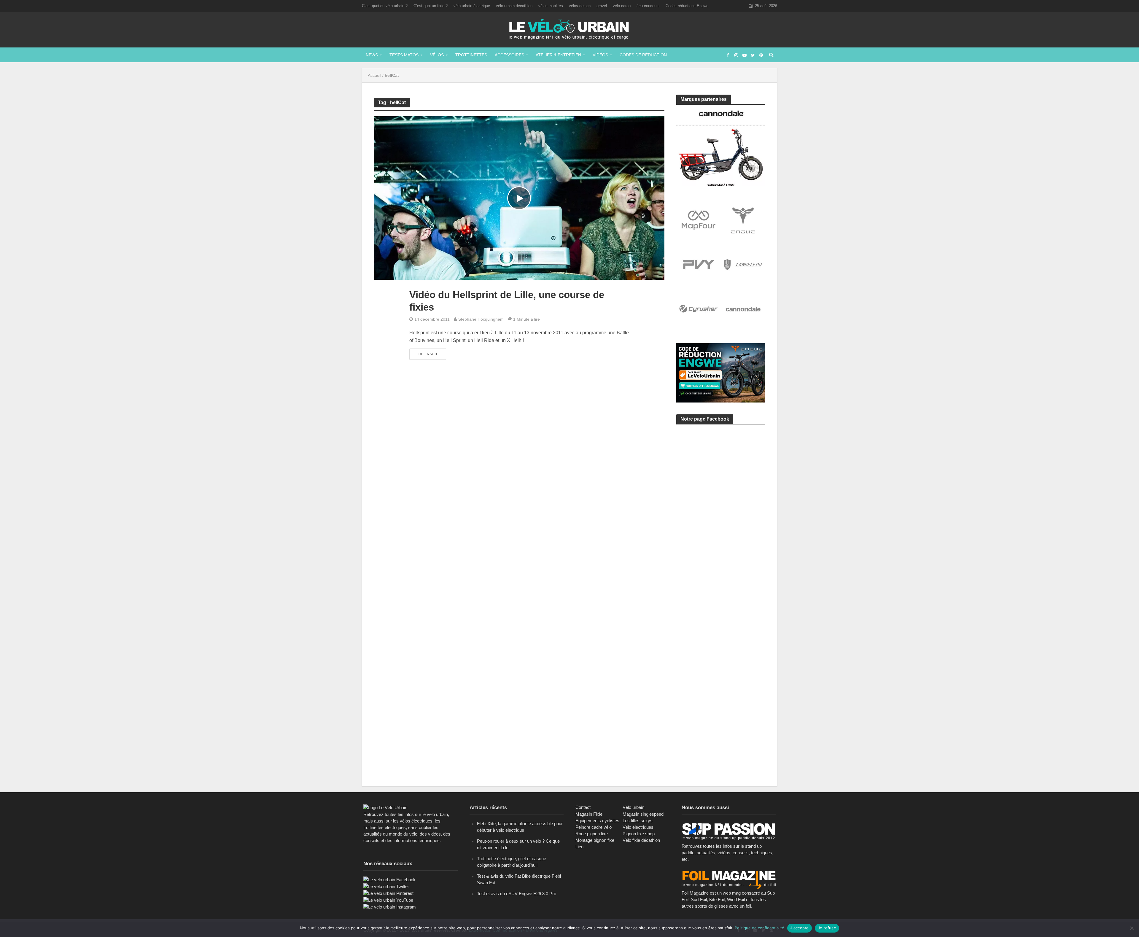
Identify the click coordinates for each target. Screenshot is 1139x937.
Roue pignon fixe (591, 833)
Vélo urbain (633, 807)
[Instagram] (389, 906)
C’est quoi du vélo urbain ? (385, 6)
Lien (579, 846)
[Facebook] (389, 879)
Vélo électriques (638, 827)
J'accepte (799, 927)
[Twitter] (386, 886)
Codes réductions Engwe (687, 6)
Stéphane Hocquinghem (481, 319)
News (372, 55)
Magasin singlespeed (643, 814)
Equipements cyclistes (597, 820)
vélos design (580, 6)
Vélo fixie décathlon (641, 840)
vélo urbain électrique (472, 6)
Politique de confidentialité (759, 927)
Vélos (437, 55)
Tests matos (404, 55)
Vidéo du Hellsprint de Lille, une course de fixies (506, 301)
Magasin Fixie (588, 814)
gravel (601, 6)
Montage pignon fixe (594, 840)
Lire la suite (428, 354)
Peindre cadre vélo (593, 827)
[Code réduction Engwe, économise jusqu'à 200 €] (720, 372)
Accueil (374, 75)
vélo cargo (622, 6)
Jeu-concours (648, 6)
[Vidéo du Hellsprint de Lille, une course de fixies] (519, 197)
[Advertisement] (720, 485)
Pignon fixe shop (639, 833)
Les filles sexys (638, 820)
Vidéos (600, 55)
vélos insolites (550, 6)
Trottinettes (471, 55)
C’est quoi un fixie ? (430, 6)
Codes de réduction (643, 55)
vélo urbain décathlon (514, 6)
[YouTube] (388, 899)
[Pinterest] (388, 892)
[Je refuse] (1132, 928)
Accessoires (509, 55)
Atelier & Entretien (558, 55)
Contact (583, 807)
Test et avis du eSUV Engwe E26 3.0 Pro (516, 893)
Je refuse (827, 927)
